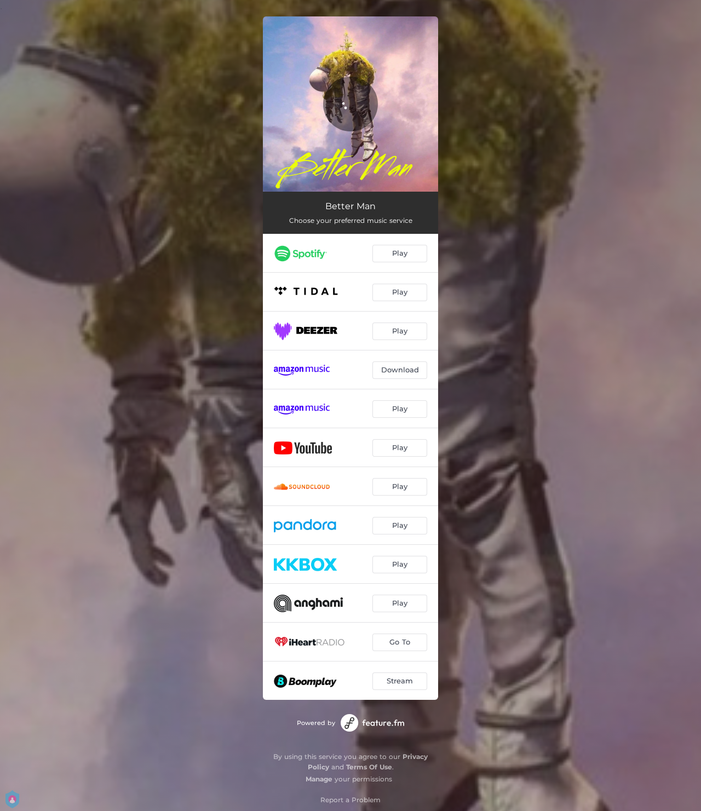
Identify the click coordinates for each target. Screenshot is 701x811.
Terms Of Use (369, 767)
